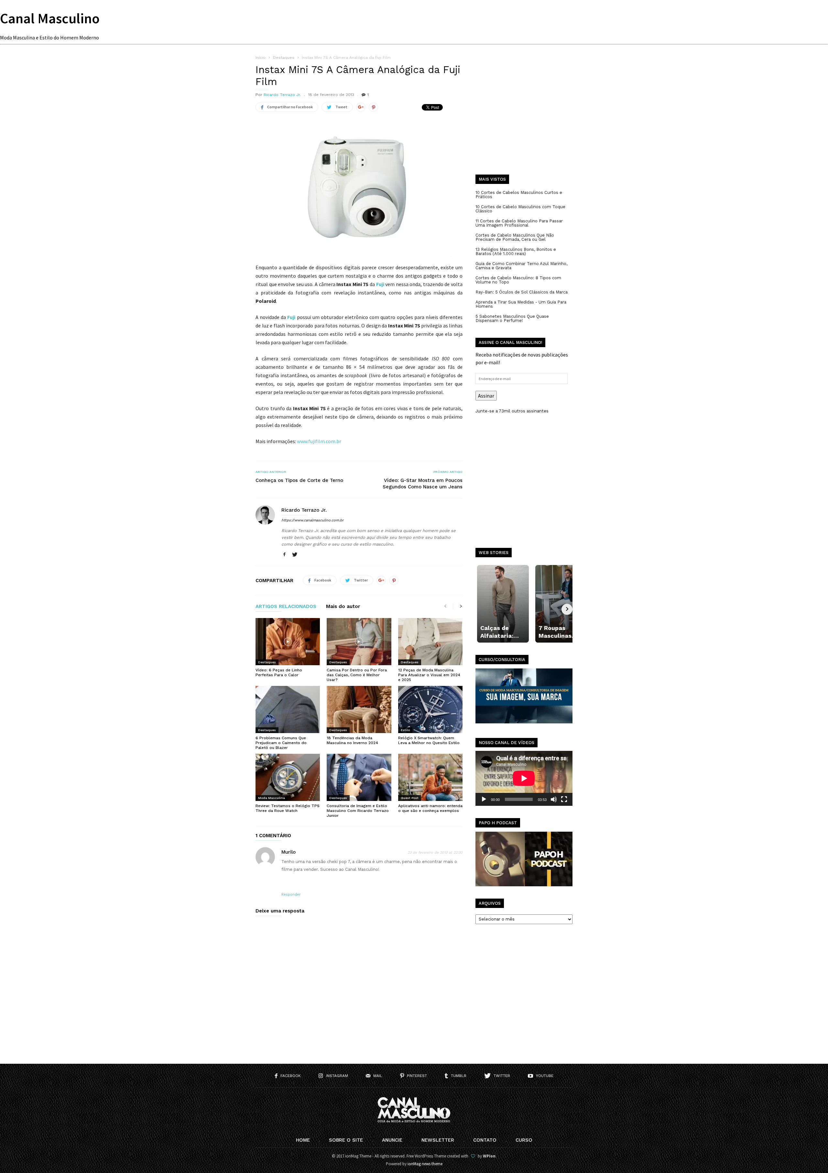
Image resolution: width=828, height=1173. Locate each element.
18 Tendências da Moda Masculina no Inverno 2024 (352, 740)
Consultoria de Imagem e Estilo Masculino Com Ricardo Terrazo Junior (358, 811)
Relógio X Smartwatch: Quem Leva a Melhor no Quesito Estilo (429, 740)
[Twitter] (294, 554)
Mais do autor (343, 606)
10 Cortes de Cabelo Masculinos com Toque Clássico (520, 208)
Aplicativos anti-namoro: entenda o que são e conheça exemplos (430, 808)
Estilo (405, 730)
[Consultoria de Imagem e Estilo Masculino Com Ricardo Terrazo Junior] (359, 777)
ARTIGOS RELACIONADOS (286, 606)
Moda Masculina (271, 798)
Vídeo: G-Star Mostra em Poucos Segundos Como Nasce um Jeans (423, 483)
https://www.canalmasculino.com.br (312, 520)
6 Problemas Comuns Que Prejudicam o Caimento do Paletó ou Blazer (281, 743)
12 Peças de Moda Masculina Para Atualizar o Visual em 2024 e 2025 (429, 675)
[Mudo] (553, 799)
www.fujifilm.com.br (319, 441)
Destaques (267, 662)
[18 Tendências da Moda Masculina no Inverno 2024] (359, 709)
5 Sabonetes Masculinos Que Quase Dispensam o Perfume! (512, 318)
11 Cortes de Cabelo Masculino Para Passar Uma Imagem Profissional (519, 223)
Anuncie (392, 1140)
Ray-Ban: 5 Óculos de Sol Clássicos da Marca (521, 292)
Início (261, 57)
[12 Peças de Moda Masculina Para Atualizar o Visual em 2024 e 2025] (430, 641)
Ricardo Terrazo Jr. (282, 94)
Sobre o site (346, 1140)
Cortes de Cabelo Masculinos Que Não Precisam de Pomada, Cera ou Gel (514, 237)
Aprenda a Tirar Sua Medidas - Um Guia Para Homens (520, 304)
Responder (291, 894)
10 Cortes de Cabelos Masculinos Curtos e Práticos (518, 194)
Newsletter (437, 1140)
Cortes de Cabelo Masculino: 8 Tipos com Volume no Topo (518, 279)
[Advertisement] (523, 119)
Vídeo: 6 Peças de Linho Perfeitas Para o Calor (279, 672)
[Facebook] (284, 554)
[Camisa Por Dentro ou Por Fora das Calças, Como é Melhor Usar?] (359, 641)
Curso (524, 1140)
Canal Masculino (50, 18)
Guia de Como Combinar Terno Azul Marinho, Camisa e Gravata (521, 265)
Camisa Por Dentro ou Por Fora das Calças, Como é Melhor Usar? (357, 675)
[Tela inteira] (564, 799)
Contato (484, 1140)
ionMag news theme (425, 1164)
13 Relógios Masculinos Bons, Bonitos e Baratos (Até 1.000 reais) (515, 251)
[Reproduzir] (484, 799)
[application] (523, 778)
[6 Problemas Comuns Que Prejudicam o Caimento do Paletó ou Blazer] (288, 709)
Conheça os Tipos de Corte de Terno (299, 480)
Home (303, 1140)
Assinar (486, 395)
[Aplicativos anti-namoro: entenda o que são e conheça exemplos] (430, 777)
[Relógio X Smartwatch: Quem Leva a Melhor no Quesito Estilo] (430, 709)
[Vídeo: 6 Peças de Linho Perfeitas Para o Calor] (288, 641)
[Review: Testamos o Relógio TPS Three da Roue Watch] (288, 777)
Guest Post (410, 798)
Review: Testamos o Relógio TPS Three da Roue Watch (288, 808)
